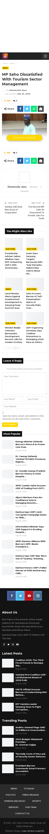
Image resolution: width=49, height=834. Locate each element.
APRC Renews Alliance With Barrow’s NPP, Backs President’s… (30, 544)
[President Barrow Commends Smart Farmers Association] (8, 768)
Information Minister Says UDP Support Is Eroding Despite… (30, 529)
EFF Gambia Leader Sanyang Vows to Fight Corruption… (28, 707)
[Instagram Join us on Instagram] (38, 594)
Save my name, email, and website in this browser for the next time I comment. (23, 417)
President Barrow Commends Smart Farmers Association (31, 768)
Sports (36, 801)
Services (13, 807)
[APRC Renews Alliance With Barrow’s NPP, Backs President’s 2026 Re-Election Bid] (8, 544)
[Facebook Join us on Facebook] (11, 594)
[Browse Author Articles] (24, 177)
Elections (10, 249)
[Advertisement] (24, 26)
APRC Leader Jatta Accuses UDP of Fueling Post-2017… (31, 487)
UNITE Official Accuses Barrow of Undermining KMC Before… (31, 692)
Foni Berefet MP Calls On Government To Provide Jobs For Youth (36, 213)
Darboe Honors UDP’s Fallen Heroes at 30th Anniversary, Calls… (31, 570)
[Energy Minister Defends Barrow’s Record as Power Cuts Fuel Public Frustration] (8, 444)
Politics (11, 795)
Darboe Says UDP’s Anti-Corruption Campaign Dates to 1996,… (31, 515)
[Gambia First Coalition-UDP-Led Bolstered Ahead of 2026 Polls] (8, 677)
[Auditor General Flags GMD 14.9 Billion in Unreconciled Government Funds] (8, 730)
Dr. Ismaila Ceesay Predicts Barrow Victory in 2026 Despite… (30, 474)
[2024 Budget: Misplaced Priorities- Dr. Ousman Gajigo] (8, 742)
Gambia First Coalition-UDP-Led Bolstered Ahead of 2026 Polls (31, 677)
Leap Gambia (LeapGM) (32, 831)
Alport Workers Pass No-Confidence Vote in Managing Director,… (29, 500)
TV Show (29, 788)
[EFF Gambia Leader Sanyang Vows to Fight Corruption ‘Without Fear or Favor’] (8, 707)
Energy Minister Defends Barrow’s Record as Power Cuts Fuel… (30, 444)
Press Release (30, 795)
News (5, 68)
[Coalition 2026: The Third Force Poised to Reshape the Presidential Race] (8, 663)
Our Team (30, 807)
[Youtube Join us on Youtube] (29, 594)
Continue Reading (24, 137)
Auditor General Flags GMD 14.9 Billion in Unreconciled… (31, 728)
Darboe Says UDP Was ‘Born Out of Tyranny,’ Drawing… (31, 557)
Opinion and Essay (14, 801)
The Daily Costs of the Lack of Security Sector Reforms (31, 755)
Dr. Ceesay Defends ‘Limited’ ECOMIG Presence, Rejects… (31, 459)
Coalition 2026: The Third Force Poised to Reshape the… (29, 663)
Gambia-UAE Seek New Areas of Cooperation (13, 210)
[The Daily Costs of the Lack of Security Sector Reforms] (8, 757)
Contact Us (22, 813)
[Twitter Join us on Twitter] (20, 594)
